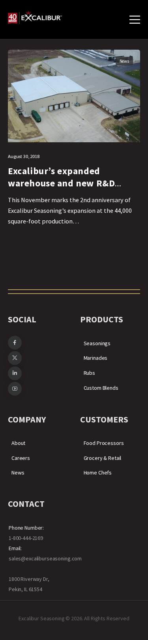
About (18, 443)
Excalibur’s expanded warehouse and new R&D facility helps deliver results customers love (69, 188)
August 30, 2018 (23, 156)
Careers (20, 457)
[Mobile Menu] (134, 19)
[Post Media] (74, 96)
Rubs (89, 372)
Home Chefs (98, 472)
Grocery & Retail (103, 457)
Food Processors (104, 443)
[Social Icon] (15, 343)
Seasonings (97, 343)
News (124, 61)
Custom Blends (101, 387)
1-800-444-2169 (26, 537)
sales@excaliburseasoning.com (45, 558)
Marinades (96, 357)
